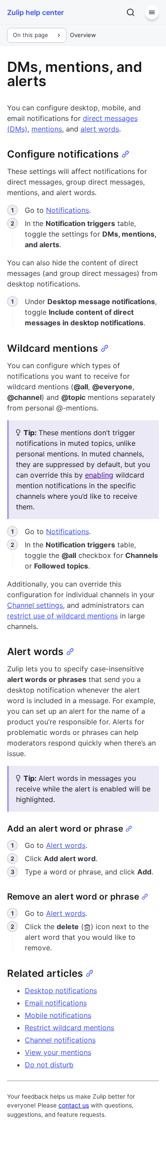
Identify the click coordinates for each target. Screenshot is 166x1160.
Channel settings (35, 605)
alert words (100, 128)
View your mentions (58, 1052)
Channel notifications (60, 1040)
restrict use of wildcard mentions (62, 615)
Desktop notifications (61, 990)
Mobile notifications (58, 1015)
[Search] (131, 12)
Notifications (67, 210)
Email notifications (56, 1002)
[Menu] (152, 12)
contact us (73, 1105)
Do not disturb (49, 1064)
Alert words (65, 845)
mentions (46, 128)
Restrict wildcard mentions (69, 1027)
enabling (99, 475)
